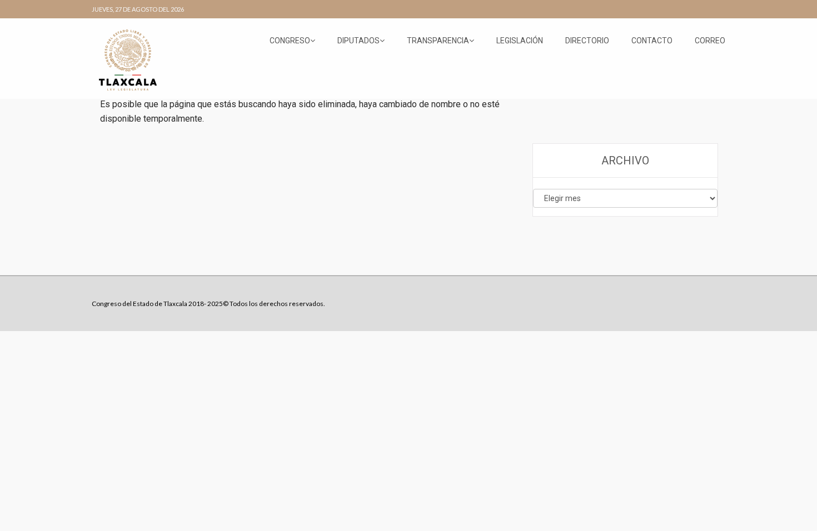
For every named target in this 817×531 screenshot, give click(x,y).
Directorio (587, 40)
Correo (710, 40)
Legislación (519, 40)
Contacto (651, 40)
